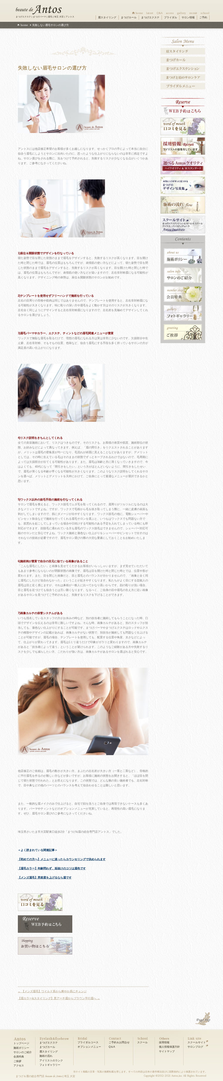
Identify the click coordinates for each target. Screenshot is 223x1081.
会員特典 (19, 1056)
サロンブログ (195, 1046)
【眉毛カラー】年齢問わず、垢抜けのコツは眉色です (52, 868)
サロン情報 (188, 17)
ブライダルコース (88, 1042)
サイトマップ (167, 1051)
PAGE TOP (203, 1019)
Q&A (160, 13)
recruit (193, 13)
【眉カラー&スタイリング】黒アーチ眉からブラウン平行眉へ (59, 998)
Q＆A (112, 1046)
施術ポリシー (21, 1047)
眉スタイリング (107, 17)
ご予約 (203, 17)
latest (149, 13)
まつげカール (129, 17)
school (205, 13)
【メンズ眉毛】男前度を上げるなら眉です (45, 877)
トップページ (21, 1043)
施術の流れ (45, 1055)
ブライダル (170, 17)
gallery (181, 13)
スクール (142, 1042)
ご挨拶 (17, 1061)
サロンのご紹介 (23, 1052)
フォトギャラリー (49, 1064)
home (139, 13)
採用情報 (164, 1042)
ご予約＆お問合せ (119, 1042)
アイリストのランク (51, 1060)
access (170, 13)
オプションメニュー (89, 1046)
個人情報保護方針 (169, 1046)
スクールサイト (197, 1042)
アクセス (19, 1065)
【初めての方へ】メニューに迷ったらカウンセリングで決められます (62, 859)
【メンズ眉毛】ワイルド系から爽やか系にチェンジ (52, 991)
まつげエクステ (150, 17)
